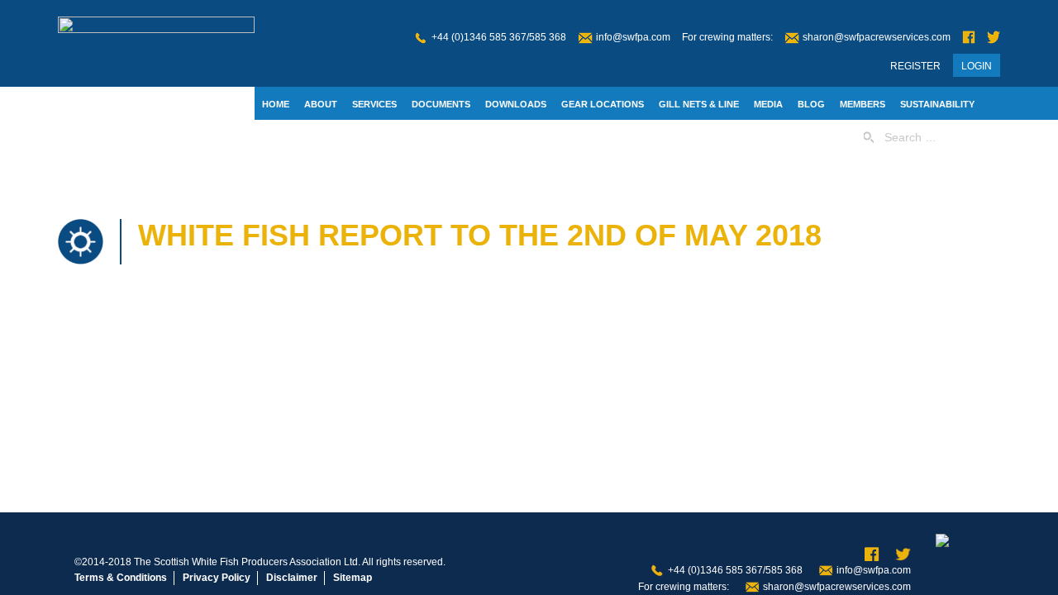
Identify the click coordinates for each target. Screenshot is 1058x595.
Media (768, 104)
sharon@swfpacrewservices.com (877, 37)
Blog (811, 104)
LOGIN (976, 66)
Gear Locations (602, 104)
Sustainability (937, 104)
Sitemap (352, 577)
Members (862, 104)
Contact (284, 138)
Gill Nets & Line (699, 104)
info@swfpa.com (633, 37)
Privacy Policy (216, 577)
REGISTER (915, 66)
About (320, 104)
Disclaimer (291, 577)
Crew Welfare (358, 138)
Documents (441, 104)
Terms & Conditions (120, 577)
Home (275, 104)
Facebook (968, 38)
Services (374, 104)
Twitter (993, 38)
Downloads (515, 104)
